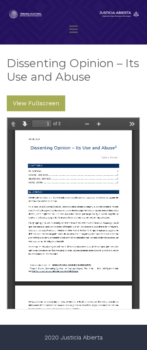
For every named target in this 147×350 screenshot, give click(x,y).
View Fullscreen (36, 103)
